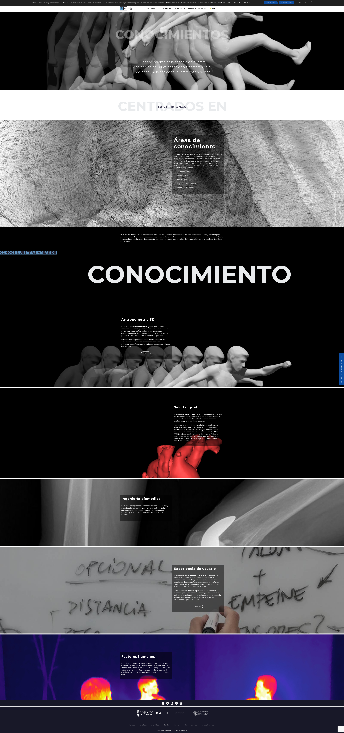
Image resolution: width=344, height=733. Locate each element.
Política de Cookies (174, 3)
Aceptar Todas (270, 3)
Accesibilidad (155, 725)
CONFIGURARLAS (303, 3)
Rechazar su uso (286, 3)
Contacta (132, 725)
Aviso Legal (143, 725)
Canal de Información (208, 725)
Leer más (146, 353)
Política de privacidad (190, 725)
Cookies (166, 725)
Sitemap (176, 725)
